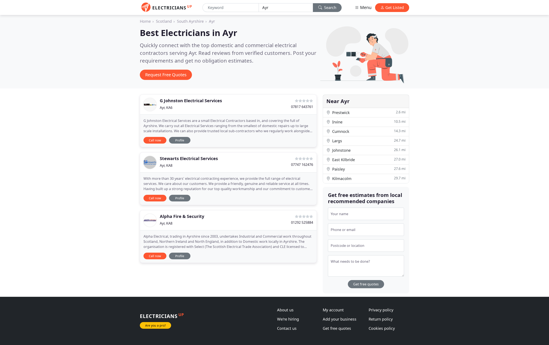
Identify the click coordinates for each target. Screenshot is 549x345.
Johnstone (368, 150)
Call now (155, 140)
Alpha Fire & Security (182, 216)
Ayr (212, 21)
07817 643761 (302, 106)
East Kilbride (368, 159)
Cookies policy (382, 328)
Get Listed (394, 7)
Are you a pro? (155, 325)
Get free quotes (366, 284)
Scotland (164, 21)
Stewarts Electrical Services (189, 158)
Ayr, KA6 (166, 107)
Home (145, 21)
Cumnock (368, 131)
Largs (368, 140)
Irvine (368, 121)
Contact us (287, 328)
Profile (179, 140)
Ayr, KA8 (166, 165)
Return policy (381, 319)
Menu (365, 7)
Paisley (368, 169)
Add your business (339, 319)
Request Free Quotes (166, 75)
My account (333, 309)
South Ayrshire (190, 21)
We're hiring (288, 319)
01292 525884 (302, 222)
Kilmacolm (368, 178)
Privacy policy (381, 309)
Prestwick (368, 112)
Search (329, 7)
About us (285, 309)
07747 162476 (302, 164)
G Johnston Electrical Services (191, 101)
